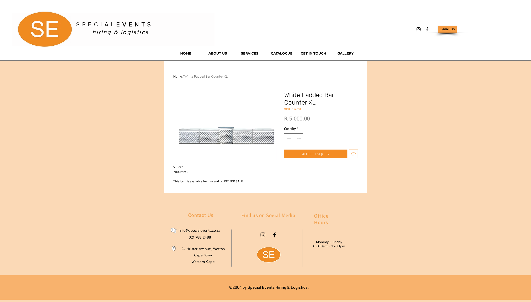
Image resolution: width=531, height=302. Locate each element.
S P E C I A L (113, 24)
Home (177, 76)
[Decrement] (288, 138)
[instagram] (418, 29)
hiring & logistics (120, 32)
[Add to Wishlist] (353, 154)
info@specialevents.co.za (199, 230)
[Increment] (299, 138)
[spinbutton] (294, 138)
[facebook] (427, 29)
